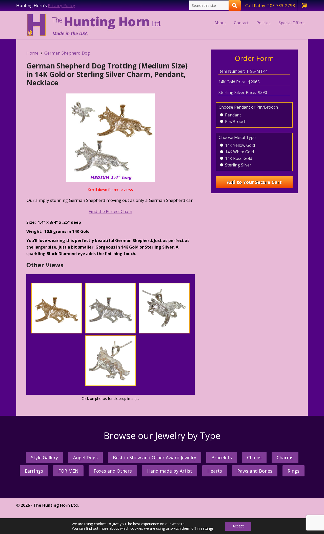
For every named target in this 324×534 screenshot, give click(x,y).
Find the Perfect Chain (110, 211)
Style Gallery (44, 457)
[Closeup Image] (56, 332)
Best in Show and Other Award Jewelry (154, 457)
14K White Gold (239, 152)
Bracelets (221, 457)
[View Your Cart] (303, 5)
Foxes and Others (113, 471)
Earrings (34, 471)
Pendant (232, 115)
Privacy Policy (61, 5)
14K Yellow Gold (239, 145)
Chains (254, 457)
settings (207, 528)
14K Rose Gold (238, 158)
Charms (285, 457)
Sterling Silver (237, 165)
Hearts (214, 471)
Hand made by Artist (169, 471)
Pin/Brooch (235, 121)
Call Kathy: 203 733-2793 (270, 5)
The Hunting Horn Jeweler (95, 25)
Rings (293, 471)
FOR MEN (68, 471)
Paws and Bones (254, 471)
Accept (238, 526)
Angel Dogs (85, 457)
